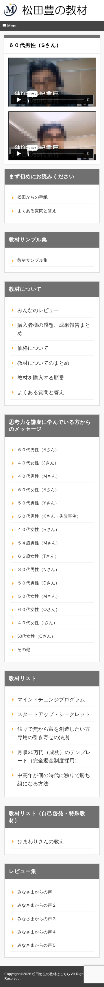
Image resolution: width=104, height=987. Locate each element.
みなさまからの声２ (36, 905)
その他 (23, 649)
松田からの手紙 (32, 197)
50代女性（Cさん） (36, 636)
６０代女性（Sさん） (38, 489)
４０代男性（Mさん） (38, 476)
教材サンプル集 (32, 260)
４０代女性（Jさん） (38, 462)
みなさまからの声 (34, 891)
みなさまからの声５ (36, 945)
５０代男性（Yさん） (38, 502)
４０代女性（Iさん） (37, 622)
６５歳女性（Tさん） (38, 556)
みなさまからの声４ (36, 931)
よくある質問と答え (36, 210)
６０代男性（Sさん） (38, 449)
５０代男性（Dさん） (38, 582)
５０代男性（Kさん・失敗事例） (49, 516)
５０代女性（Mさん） (38, 596)
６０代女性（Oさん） (38, 609)
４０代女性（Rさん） (38, 529)
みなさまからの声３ (36, 918)
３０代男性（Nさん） (38, 569)
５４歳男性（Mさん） (38, 542)
